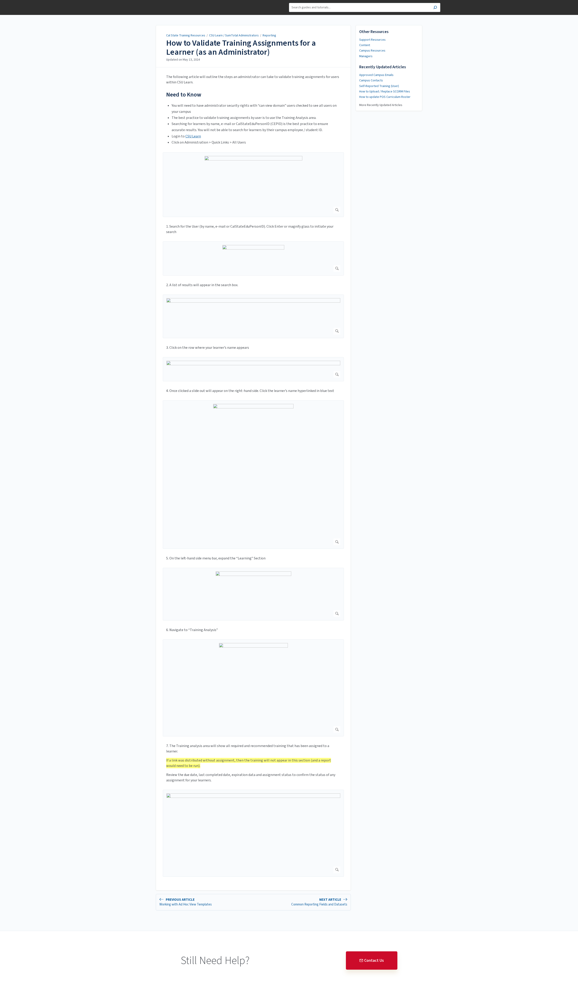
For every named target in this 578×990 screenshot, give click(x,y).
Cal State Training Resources (185, 35)
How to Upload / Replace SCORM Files (384, 91)
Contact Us (374, 960)
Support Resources (372, 40)
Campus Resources (372, 50)
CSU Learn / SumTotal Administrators (234, 35)
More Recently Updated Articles (380, 105)
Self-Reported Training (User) (379, 86)
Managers (366, 56)
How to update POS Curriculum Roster (384, 97)
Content (364, 45)
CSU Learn (193, 136)
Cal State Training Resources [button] (151, 5)
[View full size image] (253, 184)
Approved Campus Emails (376, 75)
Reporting (269, 35)
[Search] (435, 8)
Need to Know (183, 94)
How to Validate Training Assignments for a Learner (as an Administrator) (241, 48)
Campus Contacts (371, 80)
